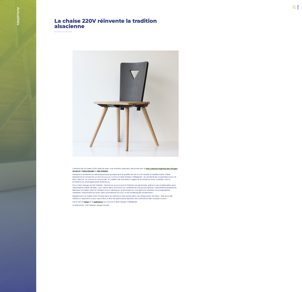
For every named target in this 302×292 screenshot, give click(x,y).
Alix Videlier (102, 171)
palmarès (98, 202)
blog (86, 202)
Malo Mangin (88, 171)
